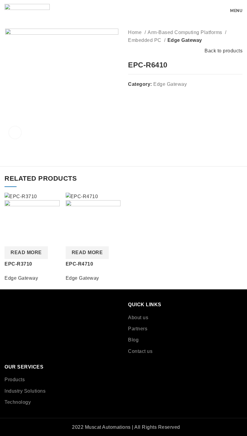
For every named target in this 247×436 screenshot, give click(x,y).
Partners (137, 328)
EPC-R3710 (18, 263)
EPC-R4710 (79, 263)
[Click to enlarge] (15, 132)
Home (135, 32)
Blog (133, 339)
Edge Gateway (184, 40)
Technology (18, 402)
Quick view (12, 238)
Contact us (140, 351)
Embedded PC (145, 40)
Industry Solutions (25, 391)
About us (138, 317)
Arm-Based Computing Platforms (186, 32)
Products (15, 379)
